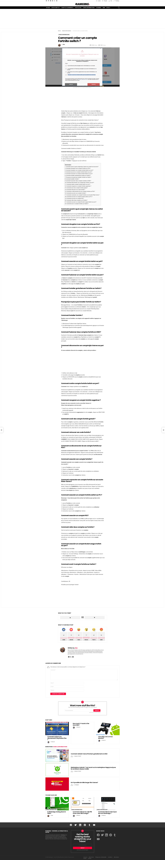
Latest (99, 0)
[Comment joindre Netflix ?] (1, 430)
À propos (85, 857)
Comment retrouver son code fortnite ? (75, 189)
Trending (117, 0)
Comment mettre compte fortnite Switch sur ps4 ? (78, 184)
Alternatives (116, 857)
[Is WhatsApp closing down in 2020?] (57, 803)
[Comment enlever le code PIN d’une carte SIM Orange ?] (82, 803)
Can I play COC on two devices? (105, 737)
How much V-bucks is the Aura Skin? (81, 724)
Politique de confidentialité (100, 857)
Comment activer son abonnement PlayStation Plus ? (57, 738)
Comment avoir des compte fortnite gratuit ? (77, 187)
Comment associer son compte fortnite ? (76, 193)
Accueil (48, 7)
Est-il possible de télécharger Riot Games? (84, 782)
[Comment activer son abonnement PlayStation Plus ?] (57, 728)
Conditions (110, 857)
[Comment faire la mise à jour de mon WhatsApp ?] (108, 803)
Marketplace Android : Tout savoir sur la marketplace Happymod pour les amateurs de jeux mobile (93, 768)
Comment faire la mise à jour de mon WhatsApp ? (107, 812)
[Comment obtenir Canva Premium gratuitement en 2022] (57, 755)
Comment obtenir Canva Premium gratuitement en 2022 (89, 754)
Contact (89, 858)
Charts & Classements (67, 7)
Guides (84, 858)
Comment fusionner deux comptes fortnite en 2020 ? (78, 180)
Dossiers (98, 7)
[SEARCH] (119, 7)
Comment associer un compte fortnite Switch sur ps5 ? (79, 172)
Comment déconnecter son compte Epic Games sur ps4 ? (80, 182)
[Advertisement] (82, 19)
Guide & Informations (88, 7)
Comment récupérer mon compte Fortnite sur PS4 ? (78, 168)
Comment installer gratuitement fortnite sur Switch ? (78, 175)
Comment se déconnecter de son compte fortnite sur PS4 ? (80, 191)
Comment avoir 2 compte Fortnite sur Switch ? (77, 203)
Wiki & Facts (91, 857)
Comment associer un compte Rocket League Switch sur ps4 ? (81, 202)
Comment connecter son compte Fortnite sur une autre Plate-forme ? (83, 195)
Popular (105, 0)
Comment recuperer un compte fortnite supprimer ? (78, 186)
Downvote (94, 617)
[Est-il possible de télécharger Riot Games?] (57, 784)
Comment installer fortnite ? (72, 179)
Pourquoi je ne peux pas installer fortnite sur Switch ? (78, 177)
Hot (111, 0)
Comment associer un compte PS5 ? (75, 198)
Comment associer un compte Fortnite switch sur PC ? (79, 196)
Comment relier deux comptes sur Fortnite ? (76, 200)
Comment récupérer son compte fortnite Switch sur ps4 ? (79, 170)
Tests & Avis (78, 7)
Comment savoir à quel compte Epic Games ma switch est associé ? (82, 166)
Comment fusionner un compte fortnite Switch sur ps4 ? (79, 173)
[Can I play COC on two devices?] (108, 728)
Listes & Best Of (55, 7)
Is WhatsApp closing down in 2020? (56, 812)
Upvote (70, 617)
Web (104, 7)
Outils (108, 7)
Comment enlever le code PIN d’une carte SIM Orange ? (82, 812)
